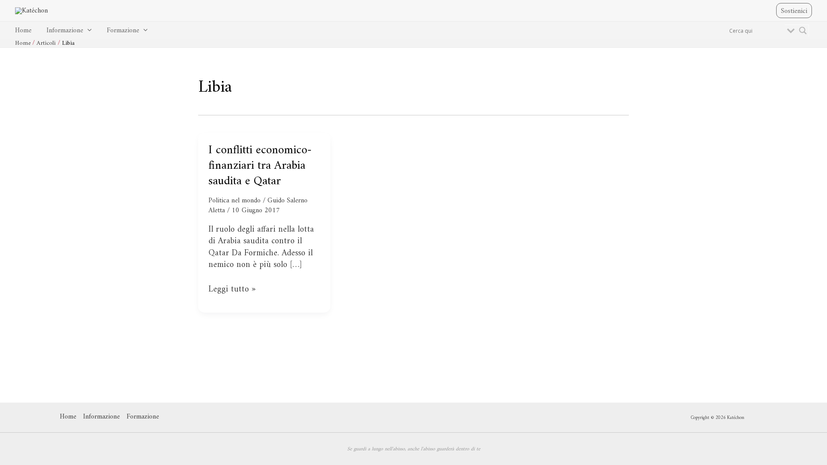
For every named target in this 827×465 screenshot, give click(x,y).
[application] (87, 30)
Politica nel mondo (234, 201)
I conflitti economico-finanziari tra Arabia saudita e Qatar (259, 166)
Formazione (123, 31)
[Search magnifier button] (803, 31)
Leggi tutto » (231, 289)
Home (23, 31)
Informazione (65, 31)
